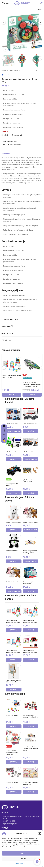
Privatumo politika (20, 863)
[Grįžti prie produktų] (39, 70)
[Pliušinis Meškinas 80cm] (13, 572)
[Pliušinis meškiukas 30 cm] (13, 513)
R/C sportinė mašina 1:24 (30, 424)
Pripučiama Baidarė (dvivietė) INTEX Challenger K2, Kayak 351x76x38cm (32, 384)
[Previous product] (36, 70)
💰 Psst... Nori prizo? (4, 435)
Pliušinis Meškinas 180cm (30, 522)
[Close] (4, 426)
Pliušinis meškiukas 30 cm (13, 522)
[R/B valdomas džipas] (30, 442)
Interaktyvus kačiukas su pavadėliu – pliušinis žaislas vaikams (30, 552)
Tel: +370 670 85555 (9, 821)
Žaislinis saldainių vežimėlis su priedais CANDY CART (12, 752)
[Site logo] (22, 3)
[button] (39, 833)
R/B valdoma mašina (12, 424)
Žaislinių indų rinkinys (12, 782)
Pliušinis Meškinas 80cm (13, 582)
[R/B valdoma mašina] (13, 414)
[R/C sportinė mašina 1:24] (30, 414)
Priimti (21, 853)
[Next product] (41, 70)
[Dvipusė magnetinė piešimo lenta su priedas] (13, 611)
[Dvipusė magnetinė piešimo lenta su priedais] (11, 364)
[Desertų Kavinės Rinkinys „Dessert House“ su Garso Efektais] (30, 737)
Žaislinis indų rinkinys (12, 715)
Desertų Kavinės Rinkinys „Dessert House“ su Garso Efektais (30, 748)
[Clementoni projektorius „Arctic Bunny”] (30, 572)
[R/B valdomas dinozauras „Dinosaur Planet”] (30, 470)
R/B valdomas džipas (29, 452)
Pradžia (4, 70)
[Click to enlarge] (5, 49)
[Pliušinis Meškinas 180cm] (30, 513)
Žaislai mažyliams (14, 70)
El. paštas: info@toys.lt (10, 824)
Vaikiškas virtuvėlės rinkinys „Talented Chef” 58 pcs (30, 717)
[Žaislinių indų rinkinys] (13, 773)
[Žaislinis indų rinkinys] (13, 706)
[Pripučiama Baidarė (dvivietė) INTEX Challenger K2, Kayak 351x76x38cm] (32, 364)
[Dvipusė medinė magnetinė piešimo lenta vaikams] (13, 671)
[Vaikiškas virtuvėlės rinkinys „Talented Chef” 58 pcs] (30, 706)
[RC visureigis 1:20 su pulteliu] (13, 470)
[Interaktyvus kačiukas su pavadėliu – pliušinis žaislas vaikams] (30, 541)
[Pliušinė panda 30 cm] (13, 541)
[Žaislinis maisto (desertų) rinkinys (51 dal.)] (30, 773)
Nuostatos (21, 859)
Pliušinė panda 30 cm (12, 550)
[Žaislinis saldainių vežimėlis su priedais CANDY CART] (13, 737)
